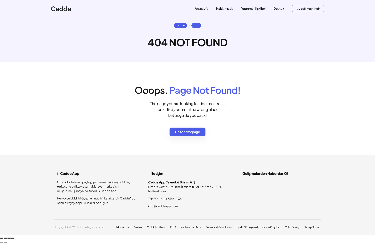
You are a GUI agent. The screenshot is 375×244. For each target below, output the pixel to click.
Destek (137, 227)
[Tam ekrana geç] (5, 238)
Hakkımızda (122, 227)
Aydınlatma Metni (191, 227)
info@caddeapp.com (163, 206)
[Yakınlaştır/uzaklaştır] (1, 238)
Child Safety (292, 227)
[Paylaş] (9, 238)
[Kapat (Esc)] (12, 238)
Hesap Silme (311, 227)
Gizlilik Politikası (156, 227)
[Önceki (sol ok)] (1, 242)
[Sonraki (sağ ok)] (5, 242)
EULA (173, 227)
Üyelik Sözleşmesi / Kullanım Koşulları (258, 227)
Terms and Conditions (219, 227)
